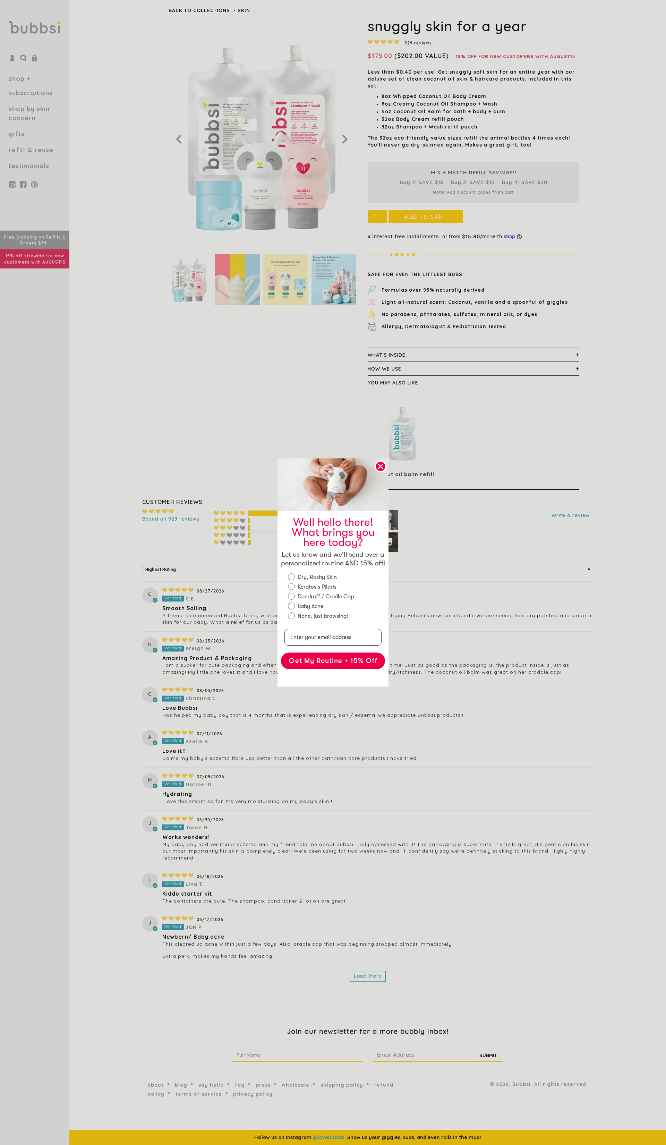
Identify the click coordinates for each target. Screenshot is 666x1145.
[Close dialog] (380, 466)
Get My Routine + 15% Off (333, 661)
